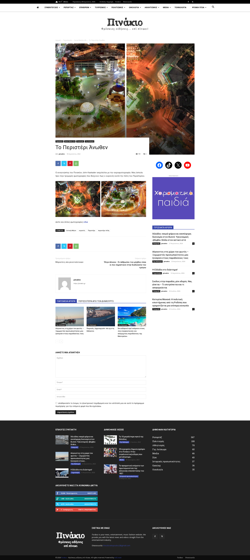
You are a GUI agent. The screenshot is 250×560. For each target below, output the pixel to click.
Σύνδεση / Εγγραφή (106, 2)
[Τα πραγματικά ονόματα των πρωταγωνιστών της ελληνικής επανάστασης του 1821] (110, 468)
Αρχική (58, 40)
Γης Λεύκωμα (89, 141)
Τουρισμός (80, 141)
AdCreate (117, 557)
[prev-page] (57, 341)
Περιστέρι (91, 230)
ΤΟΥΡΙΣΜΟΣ (100, 7)
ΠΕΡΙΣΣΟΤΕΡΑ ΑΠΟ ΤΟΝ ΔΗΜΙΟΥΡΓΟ (96, 301)
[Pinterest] (70, 163)
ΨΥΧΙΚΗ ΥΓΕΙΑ (198, 7)
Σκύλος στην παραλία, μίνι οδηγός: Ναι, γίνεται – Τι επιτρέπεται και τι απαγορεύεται (172, 284)
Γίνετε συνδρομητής (87, 510)
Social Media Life (80, 40)
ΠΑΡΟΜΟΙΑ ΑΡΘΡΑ (66, 301)
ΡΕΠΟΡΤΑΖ (69, 7)
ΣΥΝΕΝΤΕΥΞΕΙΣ (51, 7)
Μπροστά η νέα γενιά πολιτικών (69, 262)
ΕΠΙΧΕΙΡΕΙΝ (84, 7)
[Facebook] (188, 2)
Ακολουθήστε (90, 499)
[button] (213, 7)
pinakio (62, 154)
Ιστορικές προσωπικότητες (129, 476)
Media (122, 460)
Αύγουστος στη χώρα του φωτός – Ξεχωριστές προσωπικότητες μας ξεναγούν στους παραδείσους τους (69, 331)
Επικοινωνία (127, 2)
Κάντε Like (92, 493)
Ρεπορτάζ (156, 243)
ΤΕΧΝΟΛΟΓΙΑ (180, 7)
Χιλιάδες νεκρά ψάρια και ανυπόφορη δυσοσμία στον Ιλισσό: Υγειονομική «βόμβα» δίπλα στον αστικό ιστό (171, 236)
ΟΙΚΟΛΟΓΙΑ (134, 7)
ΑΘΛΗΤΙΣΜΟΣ (151, 7)
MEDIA (166, 7)
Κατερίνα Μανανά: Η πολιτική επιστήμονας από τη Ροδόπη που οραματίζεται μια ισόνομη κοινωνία (170, 302)
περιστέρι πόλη (103, 230)
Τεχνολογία (67, 40)
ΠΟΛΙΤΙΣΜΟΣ (117, 7)
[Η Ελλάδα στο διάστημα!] (61, 472)
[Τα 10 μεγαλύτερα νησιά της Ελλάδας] (110, 439)
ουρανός (82, 230)
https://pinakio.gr (79, 283)
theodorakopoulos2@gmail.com (116, 545)
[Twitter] (193, 2)
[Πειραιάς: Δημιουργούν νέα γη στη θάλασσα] (101, 316)
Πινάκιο (118, 2)
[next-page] (61, 341)
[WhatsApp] (76, 163)
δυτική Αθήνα (71, 230)
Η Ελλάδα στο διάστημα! (164, 269)
